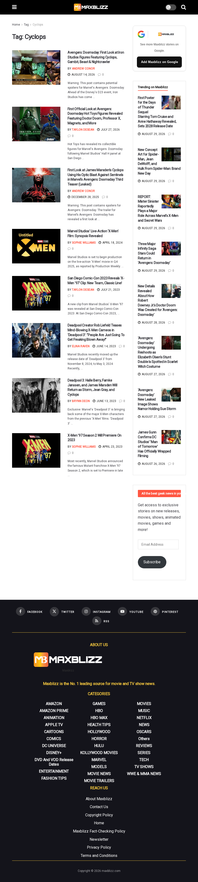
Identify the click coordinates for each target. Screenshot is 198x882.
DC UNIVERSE (54, 745)
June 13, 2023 (106, 401)
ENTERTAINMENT (54, 771)
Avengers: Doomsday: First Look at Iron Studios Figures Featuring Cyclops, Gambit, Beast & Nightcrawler (96, 57)
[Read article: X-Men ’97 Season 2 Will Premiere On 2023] (36, 450)
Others (144, 738)
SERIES (144, 752)
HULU (99, 745)
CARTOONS (54, 731)
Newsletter (99, 839)
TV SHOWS (144, 766)
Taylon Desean (83, 129)
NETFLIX (144, 717)
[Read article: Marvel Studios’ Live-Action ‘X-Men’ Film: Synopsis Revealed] (36, 246)
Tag (26, 24)
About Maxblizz (99, 799)
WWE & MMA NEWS (144, 773)
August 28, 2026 (153, 322)
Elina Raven (81, 346)
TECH (144, 759)
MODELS (99, 766)
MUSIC (144, 710)
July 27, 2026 (110, 129)
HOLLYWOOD (99, 731)
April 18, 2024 (112, 242)
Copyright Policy (99, 815)
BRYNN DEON (81, 401)
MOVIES (144, 703)
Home (16, 24)
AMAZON (54, 703)
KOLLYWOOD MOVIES (99, 752)
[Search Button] (183, 7)
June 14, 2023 (106, 346)
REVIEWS (144, 745)
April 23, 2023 (112, 446)
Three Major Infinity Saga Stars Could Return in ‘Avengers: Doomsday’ (154, 253)
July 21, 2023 (110, 289)
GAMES (99, 703)
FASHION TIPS (54, 778)
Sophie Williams (84, 242)
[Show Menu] (14, 7)
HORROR (99, 738)
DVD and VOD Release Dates (54, 762)
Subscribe (152, 562)
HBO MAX (99, 717)
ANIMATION (54, 717)
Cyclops (38, 24)
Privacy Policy (99, 847)
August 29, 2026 (153, 134)
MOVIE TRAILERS (99, 780)
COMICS (54, 738)
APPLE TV (54, 724)
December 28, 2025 (85, 197)
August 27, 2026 (153, 374)
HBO (99, 710)
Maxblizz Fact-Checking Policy (99, 831)
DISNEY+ (54, 752)
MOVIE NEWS (99, 773)
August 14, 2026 (83, 74)
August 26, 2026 (153, 464)
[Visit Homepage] (91, 7)
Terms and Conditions (99, 855)
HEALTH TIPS (99, 724)
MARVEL (99, 759)
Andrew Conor (83, 68)
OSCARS (144, 731)
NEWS (144, 724)
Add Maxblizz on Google (159, 62)
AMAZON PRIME (54, 710)
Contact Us (99, 806)
